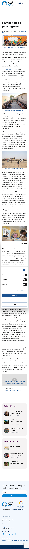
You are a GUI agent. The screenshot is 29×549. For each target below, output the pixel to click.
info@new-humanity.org (8, 527)
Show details (20, 290)
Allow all (14, 295)
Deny (14, 304)
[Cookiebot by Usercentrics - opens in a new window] (20, 243)
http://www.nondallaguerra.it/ (11, 390)
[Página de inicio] (7, 3)
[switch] (25, 275)
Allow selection (14, 300)
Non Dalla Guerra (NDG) (10, 69)
